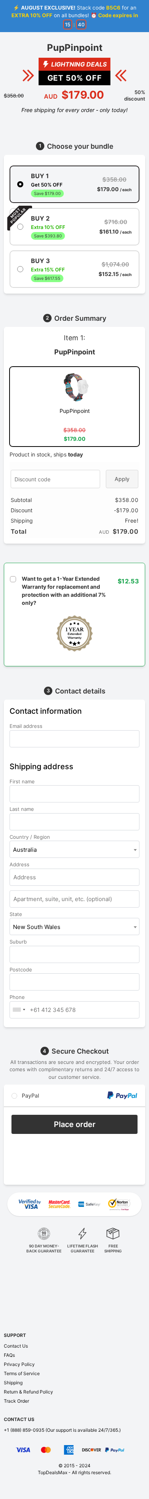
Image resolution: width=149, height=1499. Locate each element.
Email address (27, 726)
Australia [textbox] (25, 849)
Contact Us (16, 1346)
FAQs (9, 1355)
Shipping (13, 1382)
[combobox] (74, 849)
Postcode (22, 969)
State (17, 914)
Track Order (16, 1401)
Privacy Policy (19, 1364)
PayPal (29, 1095)
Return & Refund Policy (28, 1392)
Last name (23, 809)
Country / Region (31, 837)
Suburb (19, 942)
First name (23, 781)
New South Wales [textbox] (36, 927)
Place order (75, 1124)
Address (20, 864)
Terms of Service (22, 1373)
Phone (18, 997)
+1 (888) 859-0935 (24, 1430)
